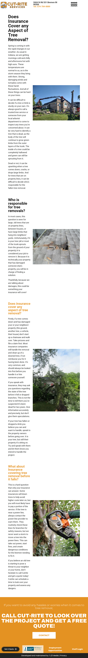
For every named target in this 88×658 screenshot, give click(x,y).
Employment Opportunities (55, 649)
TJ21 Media (54, 655)
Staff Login (77, 649)
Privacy (63, 655)
